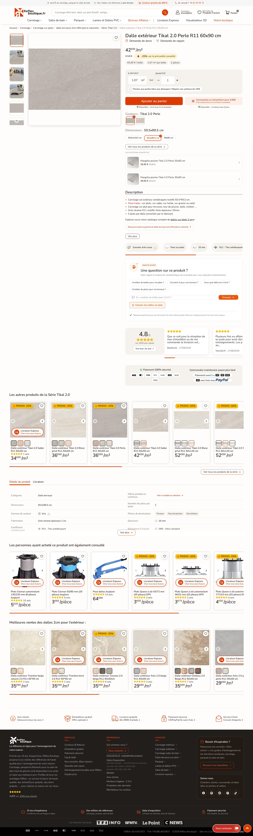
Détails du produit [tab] (19, 481)
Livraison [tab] (38, 481)
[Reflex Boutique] (30, 12)
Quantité (160, 73)
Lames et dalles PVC (165, 766)
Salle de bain (57, 20)
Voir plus (132, 236)
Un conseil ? (191, 2)
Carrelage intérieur (165, 744)
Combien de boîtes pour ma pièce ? (148, 282)
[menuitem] (16, 40)
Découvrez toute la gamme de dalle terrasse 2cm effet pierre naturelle (158, 227)
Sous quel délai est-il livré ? (216, 282)
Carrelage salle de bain (167, 753)
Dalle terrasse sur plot (166, 757)
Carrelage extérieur (165, 749)
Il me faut (133, 73)
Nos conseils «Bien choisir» (79, 761)
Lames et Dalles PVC (106, 20)
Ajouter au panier (154, 101)
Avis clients (112, 777)
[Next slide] (16, 120)
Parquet (79, 20)
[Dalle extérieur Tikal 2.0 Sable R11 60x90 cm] (140, 120)
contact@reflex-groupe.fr (132, 755)
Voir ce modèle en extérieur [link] (168, 495)
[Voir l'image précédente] (13, 421)
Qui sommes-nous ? (117, 744)
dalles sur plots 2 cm (182, 219)
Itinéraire (110, 772)
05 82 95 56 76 (113, 755)
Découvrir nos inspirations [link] (215, 765)
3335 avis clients (28, 796)
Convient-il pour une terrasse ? (184, 282)
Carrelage (33, 20)
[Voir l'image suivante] (42, 421)
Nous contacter (116, 750)
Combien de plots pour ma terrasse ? (149, 289)
